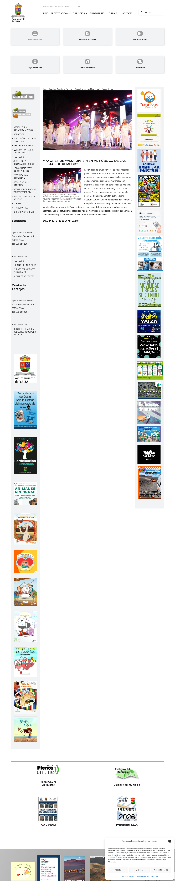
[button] (170, 841)
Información (20, 256)
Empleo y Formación (24, 145)
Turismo (17, 203)
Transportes (20, 207)
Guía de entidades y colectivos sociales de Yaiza (24, 332)
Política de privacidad (142, 876)
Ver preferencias (161, 870)
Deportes (18, 134)
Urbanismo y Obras (23, 212)
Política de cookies (127, 876)
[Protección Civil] (149, 468)
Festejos (18, 156)
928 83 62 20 (22, 243)
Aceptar (118, 870)
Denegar (139, 870)
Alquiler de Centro (23, 276)
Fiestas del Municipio (24, 265)
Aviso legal (154, 876)
